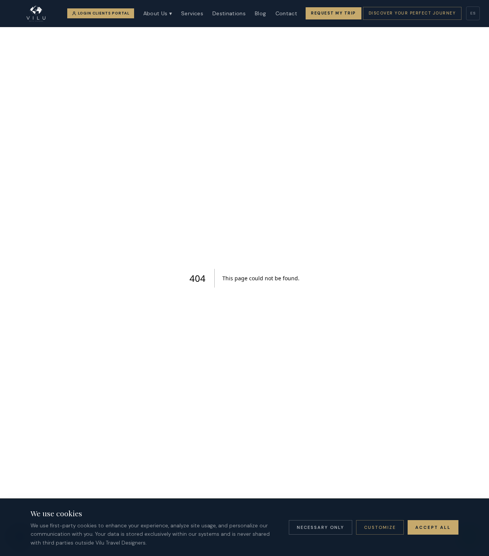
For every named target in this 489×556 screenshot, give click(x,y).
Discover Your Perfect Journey (412, 13)
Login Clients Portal (104, 13)
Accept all (433, 527)
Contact (286, 13)
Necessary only (320, 527)
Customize (380, 527)
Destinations (229, 13)
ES (473, 13)
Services (192, 13)
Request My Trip (333, 13)
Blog (260, 13)
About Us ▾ (157, 13)
